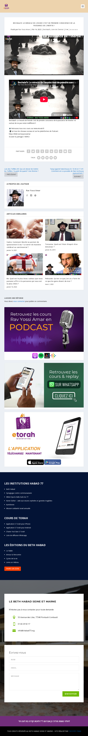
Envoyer (71, 694)
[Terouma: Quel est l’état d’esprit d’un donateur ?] (63, 230)
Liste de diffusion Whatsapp (16, 535)
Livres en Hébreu (12, 562)
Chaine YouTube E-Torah (15, 531)
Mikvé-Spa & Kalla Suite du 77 (17, 497)
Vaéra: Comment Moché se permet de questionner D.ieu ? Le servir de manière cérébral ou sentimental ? (24, 244)
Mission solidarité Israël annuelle (18, 508)
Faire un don (12, 568)
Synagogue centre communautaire (19, 493)
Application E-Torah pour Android (18, 528)
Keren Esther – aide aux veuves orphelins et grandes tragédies (29, 501)
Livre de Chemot (57, 29)
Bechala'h (46, 29)
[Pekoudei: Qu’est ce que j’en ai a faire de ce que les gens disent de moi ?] (63, 264)
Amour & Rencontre (13, 555)
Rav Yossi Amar (24, 29)
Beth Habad (10, 489)
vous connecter (19, 301)
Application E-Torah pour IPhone (18, 524)
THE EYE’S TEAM (75, 731)
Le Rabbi (9, 551)
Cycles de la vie (11, 558)
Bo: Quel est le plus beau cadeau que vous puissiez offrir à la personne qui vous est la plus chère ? (25, 281)
